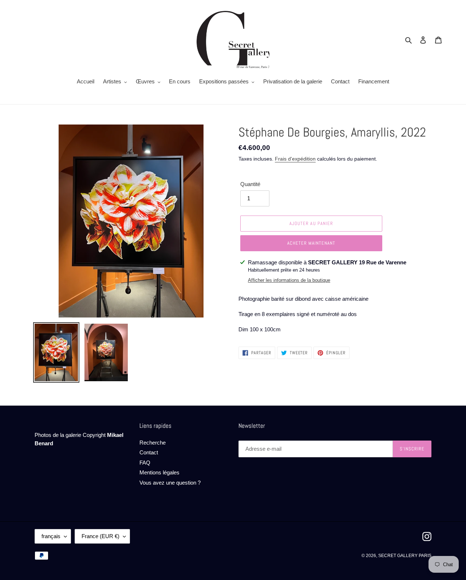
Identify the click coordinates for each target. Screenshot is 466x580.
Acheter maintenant (311, 243)
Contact (148, 452)
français (51, 536)
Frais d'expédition (295, 159)
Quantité (250, 184)
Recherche (152, 442)
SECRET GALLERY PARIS (404, 555)
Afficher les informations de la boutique (289, 280)
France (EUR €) (100, 536)
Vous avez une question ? (170, 483)
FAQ (144, 462)
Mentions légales (159, 472)
